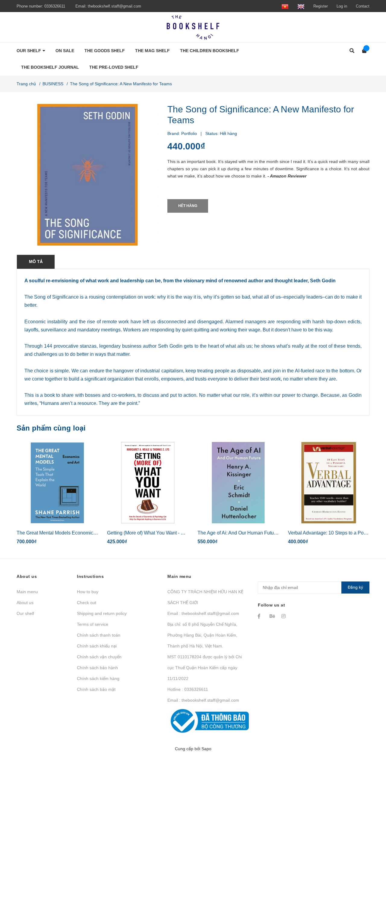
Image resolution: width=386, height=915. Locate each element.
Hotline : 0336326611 (187, 689)
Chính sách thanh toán (98, 635)
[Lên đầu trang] (369, 885)
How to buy (87, 591)
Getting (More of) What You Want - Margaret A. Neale (163, 532)
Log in (342, 6)
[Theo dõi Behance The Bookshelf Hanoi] (273, 616)
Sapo (206, 748)
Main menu (27, 591)
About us (25, 602)
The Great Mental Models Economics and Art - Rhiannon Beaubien (88, 532)
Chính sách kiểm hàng (98, 678)
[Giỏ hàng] (362, 50)
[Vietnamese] (285, 6)
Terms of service (92, 624)
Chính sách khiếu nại (97, 646)
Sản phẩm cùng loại (51, 428)
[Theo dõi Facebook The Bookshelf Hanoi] (261, 616)
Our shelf (25, 613)
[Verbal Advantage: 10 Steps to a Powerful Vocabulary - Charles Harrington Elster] (328, 482)
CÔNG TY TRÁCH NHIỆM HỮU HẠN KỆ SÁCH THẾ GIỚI (205, 597)
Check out (86, 602)
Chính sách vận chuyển (99, 656)
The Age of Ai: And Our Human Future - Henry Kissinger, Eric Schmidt (272, 532)
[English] (301, 6)
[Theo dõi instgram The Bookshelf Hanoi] (284, 616)
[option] (57, 496)
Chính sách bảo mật (96, 689)
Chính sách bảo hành (97, 667)
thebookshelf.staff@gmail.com (114, 6)
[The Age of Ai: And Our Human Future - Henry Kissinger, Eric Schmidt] (238, 482)
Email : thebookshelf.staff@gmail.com (203, 613)
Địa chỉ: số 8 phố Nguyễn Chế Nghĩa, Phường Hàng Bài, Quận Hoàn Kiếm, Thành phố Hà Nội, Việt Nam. (202, 635)
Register (320, 6)
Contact (362, 6)
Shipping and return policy (102, 613)
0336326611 (54, 6)
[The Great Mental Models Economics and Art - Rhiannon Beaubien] (57, 482)
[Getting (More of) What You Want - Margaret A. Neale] (147, 482)
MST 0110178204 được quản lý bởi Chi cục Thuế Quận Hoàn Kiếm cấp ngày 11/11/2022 (204, 667)
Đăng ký (355, 587)
